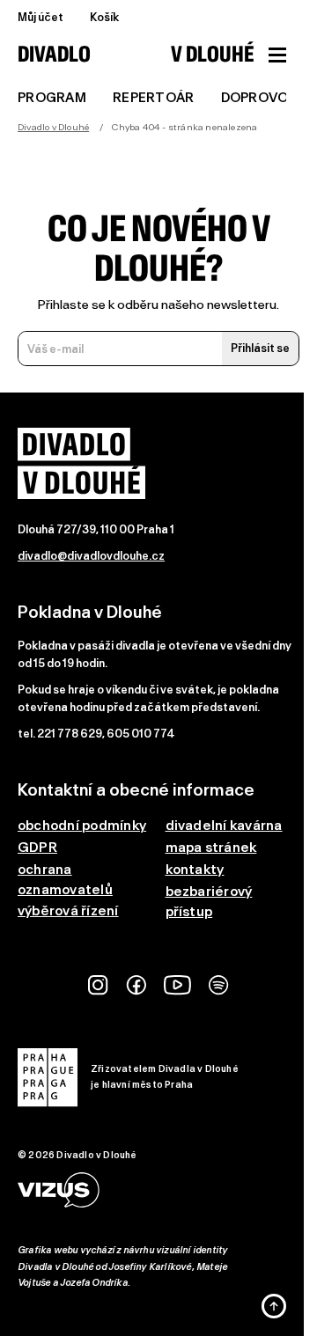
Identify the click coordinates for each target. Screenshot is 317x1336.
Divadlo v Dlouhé (53, 127)
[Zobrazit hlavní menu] (277, 54)
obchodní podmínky (82, 825)
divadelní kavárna (224, 825)
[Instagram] (98, 985)
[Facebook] (136, 985)
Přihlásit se (260, 348)
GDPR (37, 847)
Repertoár (154, 98)
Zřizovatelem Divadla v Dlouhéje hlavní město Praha (165, 1076)
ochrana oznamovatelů (65, 879)
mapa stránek (211, 847)
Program (52, 98)
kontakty (195, 869)
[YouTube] (177, 985)
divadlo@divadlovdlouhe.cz (91, 555)
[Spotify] (219, 985)
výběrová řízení (68, 910)
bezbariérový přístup (209, 901)
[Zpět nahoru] (274, 1306)
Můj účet (40, 17)
